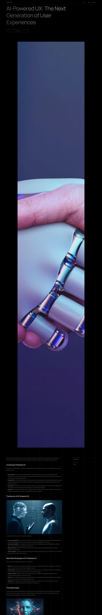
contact (94, 2)
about (89, 2)
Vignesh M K (9, 2)
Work (84, 2)
